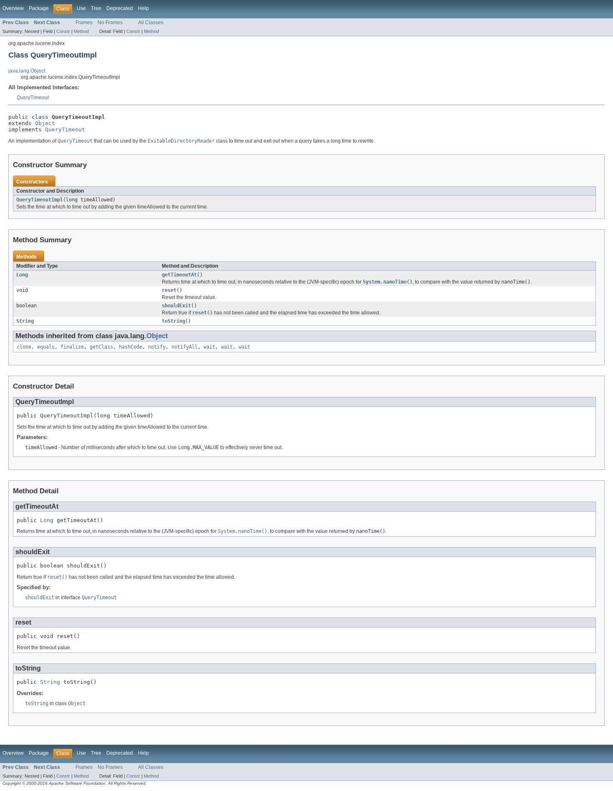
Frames (84, 22)
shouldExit (176, 306)
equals (46, 347)
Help (143, 8)
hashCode (130, 347)
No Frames (110, 22)
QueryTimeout (33, 97)
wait (209, 347)
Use (81, 8)
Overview (13, 8)
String (25, 321)
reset (169, 290)
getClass (101, 347)
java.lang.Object (26, 71)
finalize (72, 347)
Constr (63, 31)
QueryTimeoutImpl (39, 200)
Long (22, 275)
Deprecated (119, 8)
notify (157, 347)
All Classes (150, 22)
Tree (96, 8)
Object (45, 123)
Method (81, 31)
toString (173, 321)
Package (39, 8)
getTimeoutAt (179, 275)
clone (24, 347)
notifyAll (184, 347)
